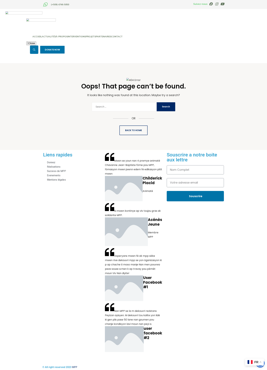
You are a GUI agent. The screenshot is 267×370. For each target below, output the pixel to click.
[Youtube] (222, 4)
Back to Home (133, 130)
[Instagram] (216, 4)
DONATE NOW (52, 49)
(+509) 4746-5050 (60, 4)
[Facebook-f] (210, 4)
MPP (74, 367)
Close (31, 43)
